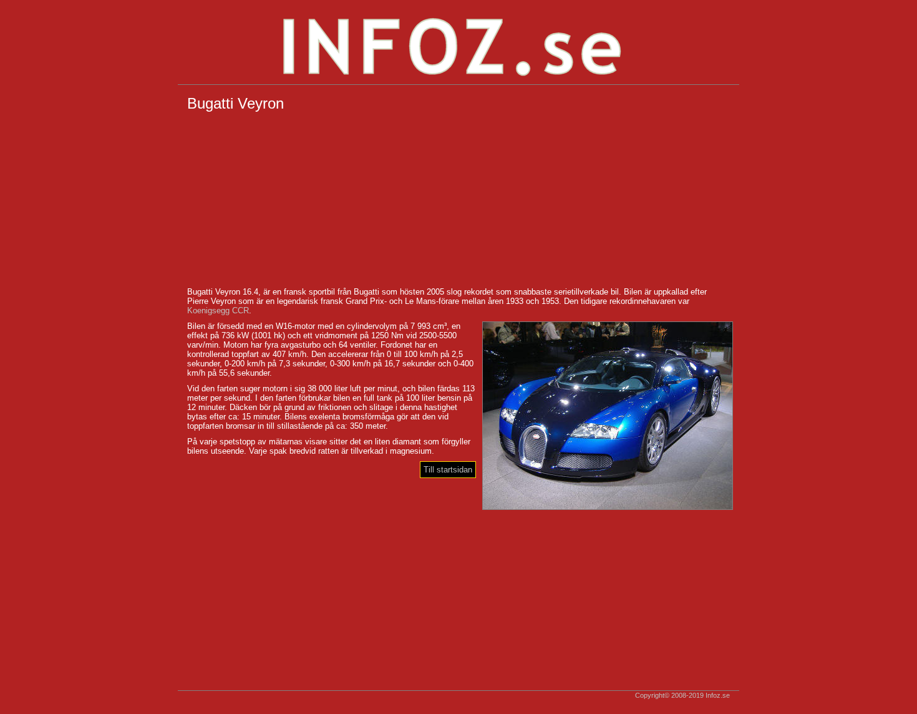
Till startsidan (448, 469)
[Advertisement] (458, 199)
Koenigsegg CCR (218, 310)
